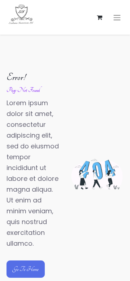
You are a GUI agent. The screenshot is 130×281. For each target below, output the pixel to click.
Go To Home (26, 269)
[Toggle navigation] (117, 17)
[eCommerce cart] (99, 17)
